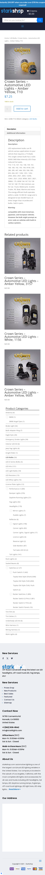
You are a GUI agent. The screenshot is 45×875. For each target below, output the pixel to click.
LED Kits (9, 466)
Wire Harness (11, 625)
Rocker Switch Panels (21, 607)
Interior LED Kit (11, 444)
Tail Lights (13, 554)
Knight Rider (10, 453)
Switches (12, 568)
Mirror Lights (18, 511)
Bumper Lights (15, 493)
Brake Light (10, 426)
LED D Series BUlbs (13, 462)
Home (6, 38)
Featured (8, 697)
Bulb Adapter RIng (13, 430)
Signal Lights (18, 524)
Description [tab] (11, 129)
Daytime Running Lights (18, 497)
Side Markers (18, 546)
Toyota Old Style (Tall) (21, 581)
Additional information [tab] (16, 133)
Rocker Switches (19, 594)
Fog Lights (13, 502)
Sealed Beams (11, 563)
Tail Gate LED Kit (19, 550)
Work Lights (10, 634)
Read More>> (15, 789)
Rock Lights (10, 559)
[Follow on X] (7, 658)
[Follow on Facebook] (3, 658)
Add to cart (22, 108)
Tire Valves (10, 616)
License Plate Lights (13, 484)
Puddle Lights (18, 515)
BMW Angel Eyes (15, 421)
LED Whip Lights (12, 480)
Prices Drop (9, 688)
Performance (14, 489)
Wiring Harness (12, 630)
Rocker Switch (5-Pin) (21, 598)
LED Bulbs (13, 38)
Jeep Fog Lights (11, 448)
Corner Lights (18, 528)
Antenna (9, 412)
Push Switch (17, 572)
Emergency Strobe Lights (15, 439)
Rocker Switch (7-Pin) (21, 603)
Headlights (13, 506)
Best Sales (8, 694)
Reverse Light (18, 541)
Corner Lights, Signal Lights (23, 532)
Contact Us (9, 700)
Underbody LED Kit (13, 621)
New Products (10, 691)
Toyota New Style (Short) (22, 577)
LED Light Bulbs (12, 471)
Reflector (12, 519)
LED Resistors (11, 475)
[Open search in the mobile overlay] (22, 20)
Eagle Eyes (10, 435)
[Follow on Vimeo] (12, 658)
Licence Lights (18, 537)
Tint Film (9, 612)
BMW (11, 417)
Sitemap (8, 702)
